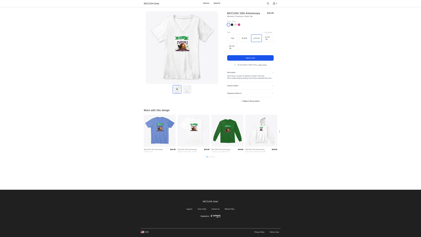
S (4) (232, 38)
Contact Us (215, 209)
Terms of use (274, 232)
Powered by (205, 216)
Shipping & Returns (234, 93)
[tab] (177, 89)
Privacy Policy (259, 232)
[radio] (232, 38)
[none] (267, 32)
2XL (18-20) (232, 47)
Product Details (232, 86)
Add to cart (250, 58)
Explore (206, 3)
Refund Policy (230, 209)
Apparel (217, 3)
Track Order (202, 209)
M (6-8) (244, 38)
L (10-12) (256, 38)
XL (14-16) (267, 38)
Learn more (262, 65)
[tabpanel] (182, 47)
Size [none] (228, 32)
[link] (159, 130)
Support (189, 209)
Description (231, 72)
